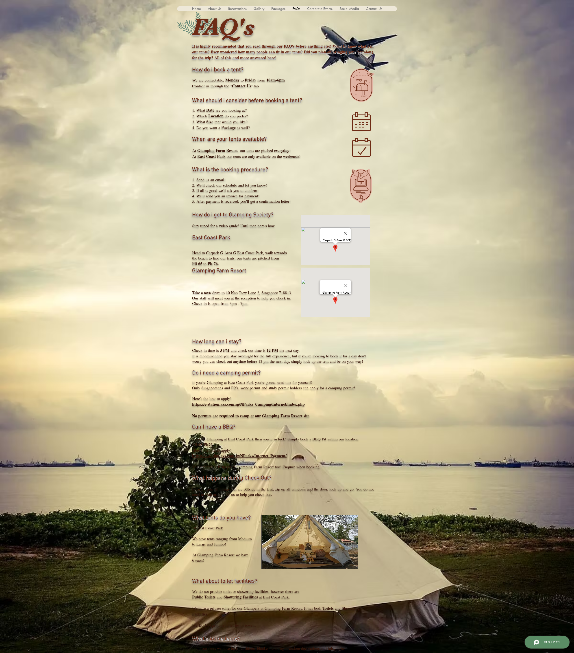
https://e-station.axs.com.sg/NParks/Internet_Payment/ (239, 456)
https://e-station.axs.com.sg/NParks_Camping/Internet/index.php (248, 404)
